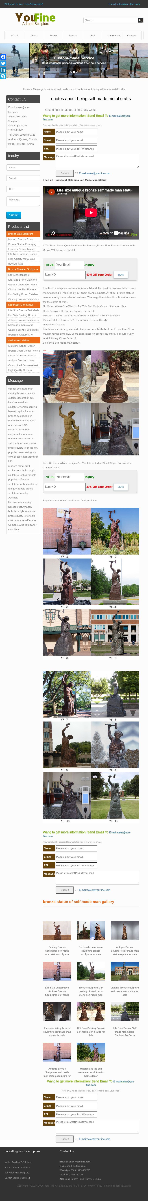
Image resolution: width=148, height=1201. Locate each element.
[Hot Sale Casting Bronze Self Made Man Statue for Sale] (91, 1011)
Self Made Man (92, 37)
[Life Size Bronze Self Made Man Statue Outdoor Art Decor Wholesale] (125, 1011)
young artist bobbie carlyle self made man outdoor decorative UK (21, 434)
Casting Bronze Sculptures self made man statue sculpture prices (23, 330)
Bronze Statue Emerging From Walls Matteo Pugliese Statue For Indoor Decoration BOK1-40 (23, 245)
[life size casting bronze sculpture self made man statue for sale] (57, 1011)
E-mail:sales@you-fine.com (124, 4)
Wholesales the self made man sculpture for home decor (91, 1072)
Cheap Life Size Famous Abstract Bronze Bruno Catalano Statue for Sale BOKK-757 (22, 290)
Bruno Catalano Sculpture (17, 1167)
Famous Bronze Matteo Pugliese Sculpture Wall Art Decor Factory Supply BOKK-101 (23, 250)
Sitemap (127, 1186)
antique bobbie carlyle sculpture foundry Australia (20, 493)
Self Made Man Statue (21, 304)
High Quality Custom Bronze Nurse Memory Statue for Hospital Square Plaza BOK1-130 (23, 371)
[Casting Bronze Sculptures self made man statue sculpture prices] (57, 930)
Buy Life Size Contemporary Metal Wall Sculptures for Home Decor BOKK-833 (23, 264)
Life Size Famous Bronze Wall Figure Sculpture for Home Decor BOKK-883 (22, 254)
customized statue (18, 340)
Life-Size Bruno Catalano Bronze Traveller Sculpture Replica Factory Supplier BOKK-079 (23, 280)
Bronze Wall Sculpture (54, 37)
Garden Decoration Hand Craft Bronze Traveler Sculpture (22, 285)
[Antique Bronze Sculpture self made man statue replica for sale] (125, 930)
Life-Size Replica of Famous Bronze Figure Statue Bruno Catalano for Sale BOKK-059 (23, 275)
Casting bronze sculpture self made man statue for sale (125, 991)
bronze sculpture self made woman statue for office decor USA (21, 420)
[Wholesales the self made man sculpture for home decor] (91, 1051)
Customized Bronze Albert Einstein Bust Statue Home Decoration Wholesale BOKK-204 (23, 366)
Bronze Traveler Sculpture (23, 269)
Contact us (131, 37)
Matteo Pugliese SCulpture (18, 1162)
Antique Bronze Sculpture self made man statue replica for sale (125, 951)
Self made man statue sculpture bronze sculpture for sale (23, 325)
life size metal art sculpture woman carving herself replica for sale (22, 407)
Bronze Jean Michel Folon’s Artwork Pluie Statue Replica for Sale (24, 351)
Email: (76, 1161)
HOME (14, 35)
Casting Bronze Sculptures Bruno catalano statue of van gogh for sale (23, 300)
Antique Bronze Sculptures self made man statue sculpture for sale (23, 321)
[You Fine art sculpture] (35, 19)
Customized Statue (114, 37)
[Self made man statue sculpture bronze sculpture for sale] (91, 930)
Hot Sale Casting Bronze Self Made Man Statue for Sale (23, 316)
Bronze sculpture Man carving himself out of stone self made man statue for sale (24, 335)
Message (38, 89)
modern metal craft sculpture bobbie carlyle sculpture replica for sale (22, 470)
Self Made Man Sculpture (17, 1172)
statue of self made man (60, 89)
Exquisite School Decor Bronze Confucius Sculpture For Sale (21, 346)
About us (34, 37)
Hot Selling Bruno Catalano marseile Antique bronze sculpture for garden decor (23, 295)
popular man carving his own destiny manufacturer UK (23, 457)
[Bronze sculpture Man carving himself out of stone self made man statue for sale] (91, 970)
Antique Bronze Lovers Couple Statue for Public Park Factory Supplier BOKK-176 (22, 361)
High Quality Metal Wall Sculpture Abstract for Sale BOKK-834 (23, 259)
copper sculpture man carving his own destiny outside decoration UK (21, 393)
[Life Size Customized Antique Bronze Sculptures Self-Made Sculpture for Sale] (57, 970)
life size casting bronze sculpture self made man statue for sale (57, 1032)
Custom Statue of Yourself (17, 1178)
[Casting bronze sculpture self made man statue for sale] (125, 970)
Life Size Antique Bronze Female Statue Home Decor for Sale (22, 356)
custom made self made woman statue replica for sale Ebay (22, 525)
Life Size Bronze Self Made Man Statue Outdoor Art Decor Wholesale (23, 311)
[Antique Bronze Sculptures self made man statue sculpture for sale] (57, 1051)
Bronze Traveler (73, 37)
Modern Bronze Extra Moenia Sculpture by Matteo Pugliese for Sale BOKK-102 (22, 240)
